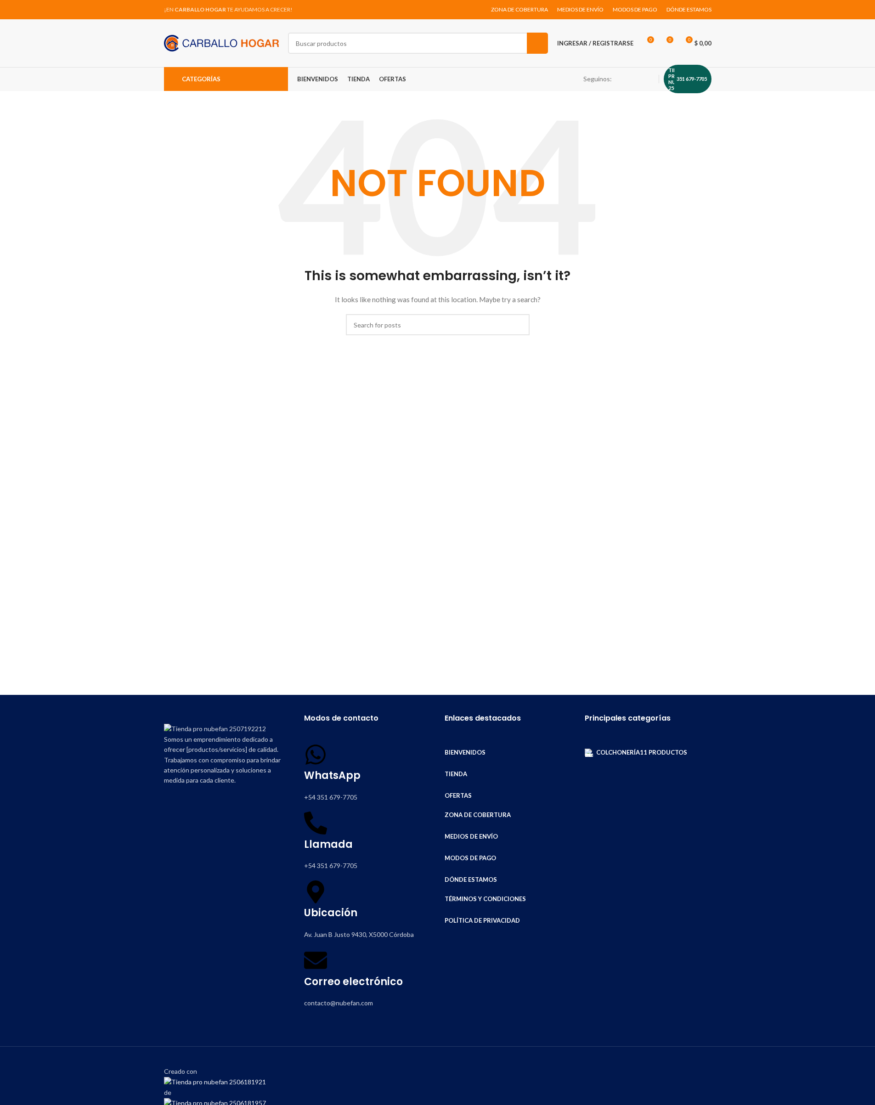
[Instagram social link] (637, 79)
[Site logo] (221, 42)
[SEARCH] (537, 43)
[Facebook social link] (626, 79)
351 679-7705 (692, 79)
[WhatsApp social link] (648, 79)
